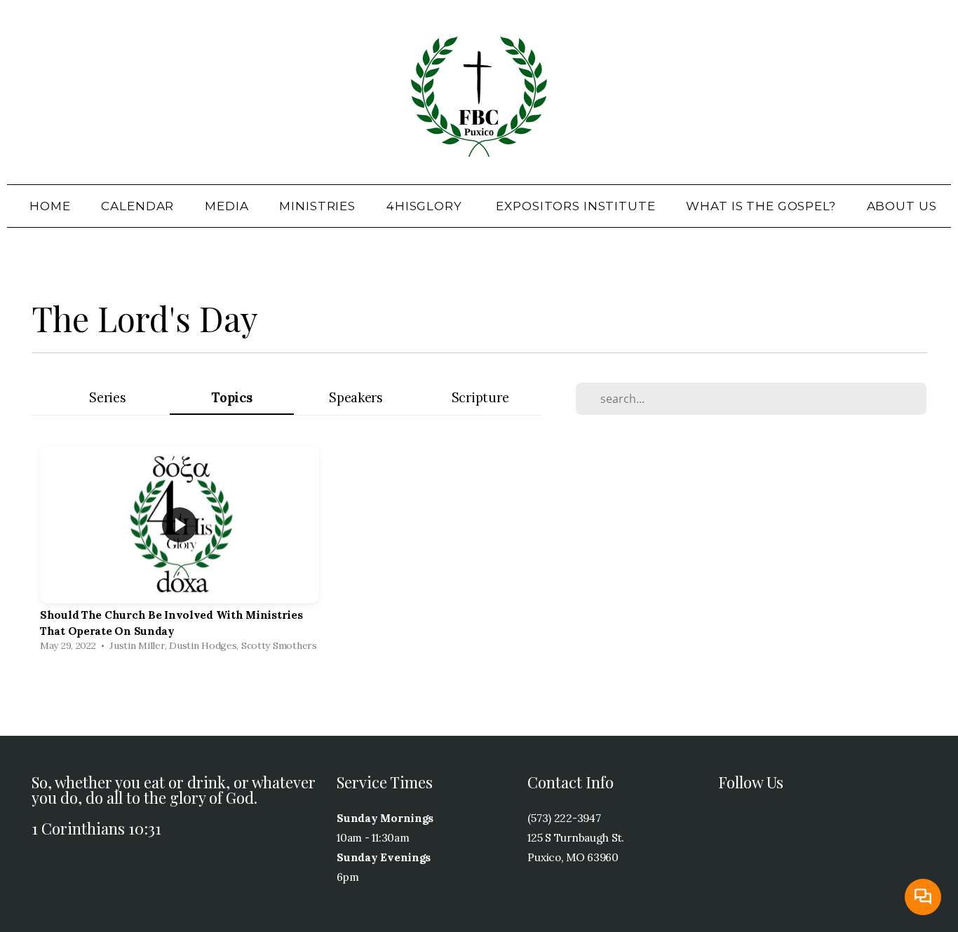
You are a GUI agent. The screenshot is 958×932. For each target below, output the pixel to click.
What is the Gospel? (760, 206)
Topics (231, 398)
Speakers (356, 398)
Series (107, 398)
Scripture (480, 398)
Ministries (317, 206)
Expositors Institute (575, 206)
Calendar (137, 206)
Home (49, 206)
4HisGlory (426, 206)
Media (226, 206)
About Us (903, 206)
